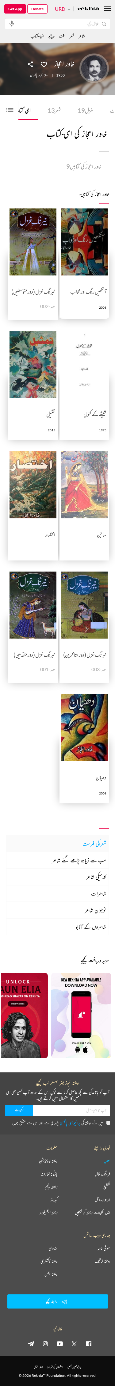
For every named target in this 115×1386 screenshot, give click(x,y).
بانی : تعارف (49, 1173)
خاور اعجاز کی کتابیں (84, 166)
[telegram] (31, 1343)
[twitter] (74, 1343)
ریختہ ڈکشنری (49, 1261)
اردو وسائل (102, 1199)
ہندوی (53, 1248)
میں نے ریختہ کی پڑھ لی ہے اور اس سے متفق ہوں (57, 1123)
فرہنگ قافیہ (102, 1173)
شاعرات (98, 893)
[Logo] (88, 9)
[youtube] (60, 1343)
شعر (54, 110)
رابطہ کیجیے (51, 1186)
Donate (37, 8)
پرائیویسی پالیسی (70, 1123)
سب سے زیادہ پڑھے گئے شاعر (79, 860)
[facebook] (89, 1343)
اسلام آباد (43, 75)
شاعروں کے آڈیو (91, 926)
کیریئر (54, 1199)
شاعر (82, 36)
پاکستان (33, 75)
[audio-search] (12, 23)
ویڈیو (51, 36)
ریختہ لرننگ (102, 1261)
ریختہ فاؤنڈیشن (48, 1160)
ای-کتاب (20, 110)
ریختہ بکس (51, 1274)
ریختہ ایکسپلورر (49, 1212)
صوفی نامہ (104, 1248)
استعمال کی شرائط (55, 1367)
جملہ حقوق (38, 1367)
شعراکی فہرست (94, 843)
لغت (62, 36)
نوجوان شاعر (95, 910)
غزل (85, 110)
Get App (15, 8)
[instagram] (45, 1343)
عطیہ (107, 1160)
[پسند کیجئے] (43, 63)
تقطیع (106, 1186)
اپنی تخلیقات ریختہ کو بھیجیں (92, 1212)
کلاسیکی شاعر (96, 877)
